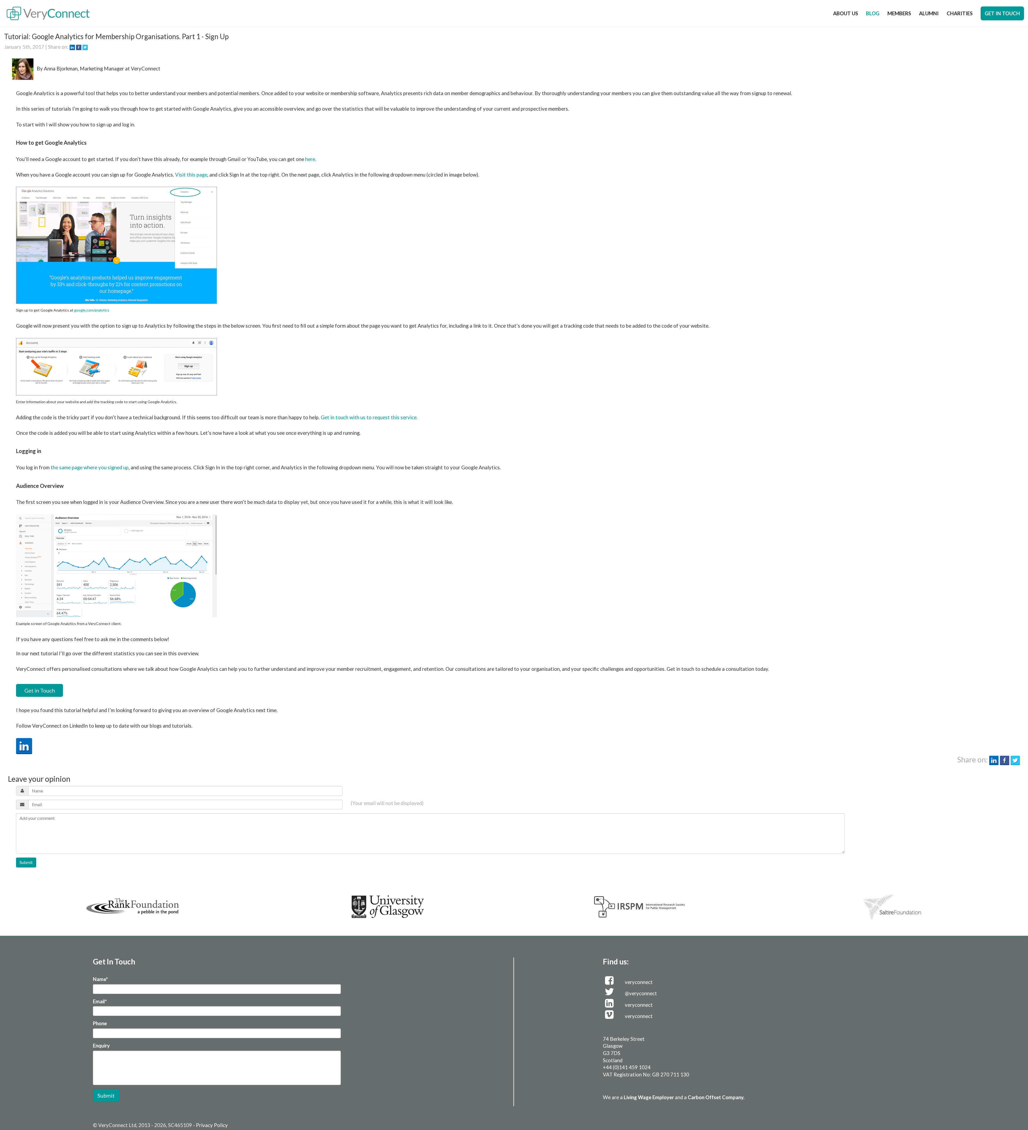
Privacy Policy (212, 1125)
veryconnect (639, 982)
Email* (100, 1001)
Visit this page (191, 175)
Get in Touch (39, 690)
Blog (872, 13)
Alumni (929, 13)
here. (310, 159)
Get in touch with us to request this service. (369, 417)
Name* (100, 979)
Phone (100, 1023)
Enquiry (101, 1046)
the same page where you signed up (89, 467)
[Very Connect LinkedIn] (24, 745)
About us (845, 13)
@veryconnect (641, 993)
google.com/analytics (91, 310)
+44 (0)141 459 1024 (627, 1067)
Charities (960, 13)
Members (899, 13)
